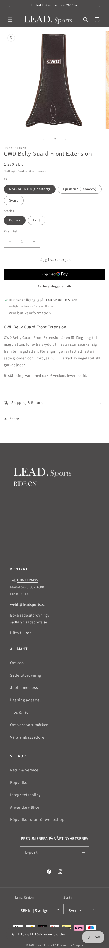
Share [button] (14, 418)
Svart (13, 200)
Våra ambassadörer (28, 737)
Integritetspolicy (25, 795)
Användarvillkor (25, 807)
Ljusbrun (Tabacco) (79, 189)
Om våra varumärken (29, 725)
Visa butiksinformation (30, 313)
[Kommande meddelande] (99, 5)
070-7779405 (27, 580)
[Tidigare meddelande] (9, 5)
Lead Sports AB (46, 945)
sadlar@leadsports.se (28, 622)
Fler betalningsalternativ (54, 286)
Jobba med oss (24, 687)
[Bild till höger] (65, 138)
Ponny (14, 220)
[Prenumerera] (83, 852)
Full (36, 220)
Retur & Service (24, 770)
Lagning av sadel (25, 700)
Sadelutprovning (25, 675)
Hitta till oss (20, 633)
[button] (10, 19)
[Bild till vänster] (43, 138)
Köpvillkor (19, 782)
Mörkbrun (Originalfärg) (29, 189)
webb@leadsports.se (28, 604)
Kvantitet (10, 231)
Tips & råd (19, 712)
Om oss (17, 663)
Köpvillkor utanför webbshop (37, 819)
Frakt (21, 171)
